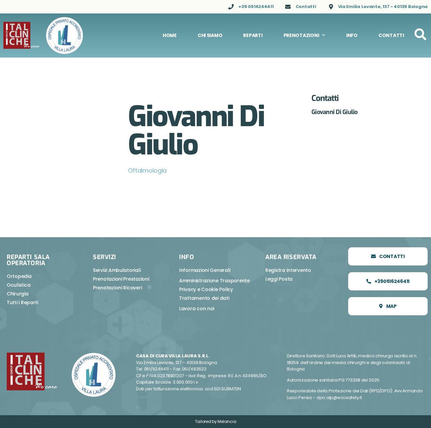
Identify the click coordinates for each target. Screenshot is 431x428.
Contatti (391, 35)
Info (352, 35)
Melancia (227, 421)
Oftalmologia (147, 170)
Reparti (252, 35)
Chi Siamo (210, 35)
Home (170, 35)
